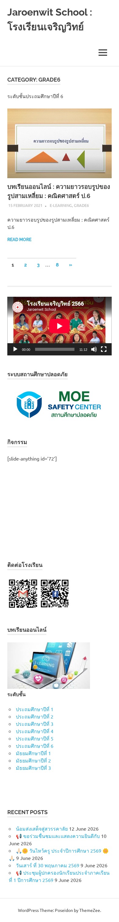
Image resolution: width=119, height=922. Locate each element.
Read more (19, 239)
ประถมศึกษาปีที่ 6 (34, 746)
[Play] (15, 349)
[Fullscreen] (104, 349)
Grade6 (81, 205)
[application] (59, 326)
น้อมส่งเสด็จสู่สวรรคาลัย (42, 828)
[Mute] (94, 349)
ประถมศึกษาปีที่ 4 (34, 731)
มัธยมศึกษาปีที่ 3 (33, 768)
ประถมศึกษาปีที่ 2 (34, 716)
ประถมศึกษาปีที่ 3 (34, 724)
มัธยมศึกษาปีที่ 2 (33, 760)
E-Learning (61, 205)
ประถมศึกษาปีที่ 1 (34, 709)
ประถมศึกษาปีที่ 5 (34, 738)
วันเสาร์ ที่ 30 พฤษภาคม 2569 (47, 865)
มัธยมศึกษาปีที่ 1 (33, 753)
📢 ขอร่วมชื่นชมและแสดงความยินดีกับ (58, 836)
